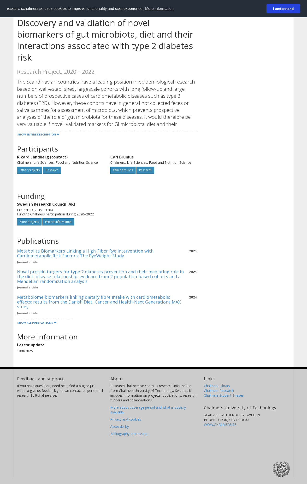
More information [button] (159, 8)
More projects (29, 222)
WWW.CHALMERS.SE (220, 424)
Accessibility (119, 426)
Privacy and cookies (125, 419)
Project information (58, 222)
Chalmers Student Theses (224, 395)
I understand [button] (283, 9)
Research (52, 170)
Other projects (30, 170)
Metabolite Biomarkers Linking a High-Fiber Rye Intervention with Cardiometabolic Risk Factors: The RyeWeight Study (85, 253)
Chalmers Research (219, 390)
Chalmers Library (217, 385)
